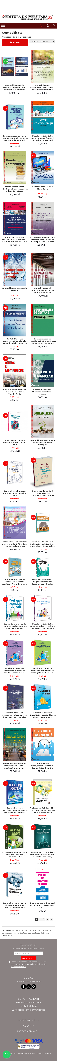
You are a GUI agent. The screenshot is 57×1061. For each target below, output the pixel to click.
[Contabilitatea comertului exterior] (14, 269)
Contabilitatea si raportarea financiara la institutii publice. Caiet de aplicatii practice (14, 341)
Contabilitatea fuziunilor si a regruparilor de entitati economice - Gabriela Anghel (15, 905)
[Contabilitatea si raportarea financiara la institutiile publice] (42, 269)
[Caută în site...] (54, 25)
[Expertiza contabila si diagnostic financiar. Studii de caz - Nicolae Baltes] (42, 567)
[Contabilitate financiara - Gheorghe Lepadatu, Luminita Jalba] (14, 836)
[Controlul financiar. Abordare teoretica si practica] (42, 370)
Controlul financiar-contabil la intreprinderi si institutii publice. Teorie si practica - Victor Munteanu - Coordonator (14, 239)
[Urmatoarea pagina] (51, 919)
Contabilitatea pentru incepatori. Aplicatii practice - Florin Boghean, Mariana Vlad (14, 581)
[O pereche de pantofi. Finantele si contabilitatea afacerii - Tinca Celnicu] (42, 472)
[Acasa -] (27, 17)
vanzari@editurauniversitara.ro (30, 1010)
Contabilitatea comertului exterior (14, 289)
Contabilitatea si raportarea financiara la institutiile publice (42, 290)
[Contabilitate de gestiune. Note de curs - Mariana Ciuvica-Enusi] (14, 792)
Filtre (16, 42)
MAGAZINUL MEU (27, 1020)
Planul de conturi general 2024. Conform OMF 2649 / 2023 (42, 905)
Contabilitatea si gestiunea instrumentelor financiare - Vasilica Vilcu (14, 715)
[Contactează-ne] (41, 25)
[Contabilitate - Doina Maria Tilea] (42, 167)
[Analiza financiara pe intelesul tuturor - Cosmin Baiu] (14, 421)
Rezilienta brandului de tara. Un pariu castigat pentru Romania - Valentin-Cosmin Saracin (14, 626)
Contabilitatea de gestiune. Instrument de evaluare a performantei (42, 341)
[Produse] (3, 26)
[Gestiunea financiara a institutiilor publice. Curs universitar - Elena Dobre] (42, 523)
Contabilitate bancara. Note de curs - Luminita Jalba (14, 493)
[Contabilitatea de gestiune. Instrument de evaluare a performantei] (42, 320)
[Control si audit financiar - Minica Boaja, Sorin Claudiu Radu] (14, 370)
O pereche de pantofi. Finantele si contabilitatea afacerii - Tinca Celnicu (42, 493)
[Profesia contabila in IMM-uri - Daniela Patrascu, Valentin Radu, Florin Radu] (42, 792)
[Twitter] (28, 986)
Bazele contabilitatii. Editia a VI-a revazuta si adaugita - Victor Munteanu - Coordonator (14, 189)
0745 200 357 (30, 1006)
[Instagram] (33, 986)
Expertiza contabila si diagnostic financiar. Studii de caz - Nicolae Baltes (42, 581)
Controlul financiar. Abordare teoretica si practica (42, 391)
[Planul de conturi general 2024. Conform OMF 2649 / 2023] (42, 884)
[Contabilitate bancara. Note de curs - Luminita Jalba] (14, 472)
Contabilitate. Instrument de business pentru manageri (42, 442)
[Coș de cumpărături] (48, 25)
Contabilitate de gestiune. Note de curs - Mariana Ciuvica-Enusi (14, 810)
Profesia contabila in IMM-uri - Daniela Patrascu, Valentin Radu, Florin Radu (42, 810)
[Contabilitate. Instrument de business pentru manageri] (42, 421)
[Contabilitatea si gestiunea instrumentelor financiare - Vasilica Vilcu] (14, 697)
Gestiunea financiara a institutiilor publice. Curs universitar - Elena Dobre (42, 544)
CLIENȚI (27, 1026)
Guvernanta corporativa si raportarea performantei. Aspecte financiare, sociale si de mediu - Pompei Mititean (42, 854)
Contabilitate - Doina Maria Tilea (42, 188)
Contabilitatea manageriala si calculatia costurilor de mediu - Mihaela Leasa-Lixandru (42, 87)
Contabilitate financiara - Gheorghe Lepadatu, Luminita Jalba (14, 854)
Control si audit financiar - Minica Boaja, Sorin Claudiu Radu (14, 391)
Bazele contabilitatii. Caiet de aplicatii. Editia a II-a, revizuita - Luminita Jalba (42, 626)
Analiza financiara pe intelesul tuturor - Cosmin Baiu (14, 442)
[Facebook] (23, 986)
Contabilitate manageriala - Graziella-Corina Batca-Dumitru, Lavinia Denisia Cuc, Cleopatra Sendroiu (42, 765)
